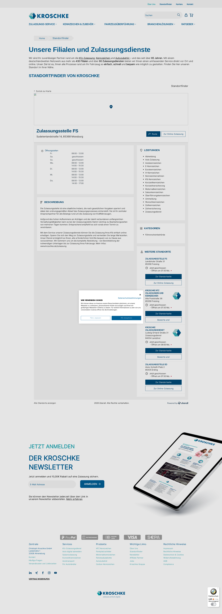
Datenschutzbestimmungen (129, 298)
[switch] (213, 604)
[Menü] (217, 588)
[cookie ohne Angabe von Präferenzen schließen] (140, 295)
